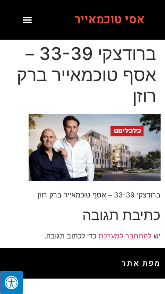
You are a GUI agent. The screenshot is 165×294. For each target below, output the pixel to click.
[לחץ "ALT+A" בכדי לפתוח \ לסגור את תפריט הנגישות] (11, 282)
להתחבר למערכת (125, 235)
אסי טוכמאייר (110, 19)
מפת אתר (141, 263)
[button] (27, 20)
